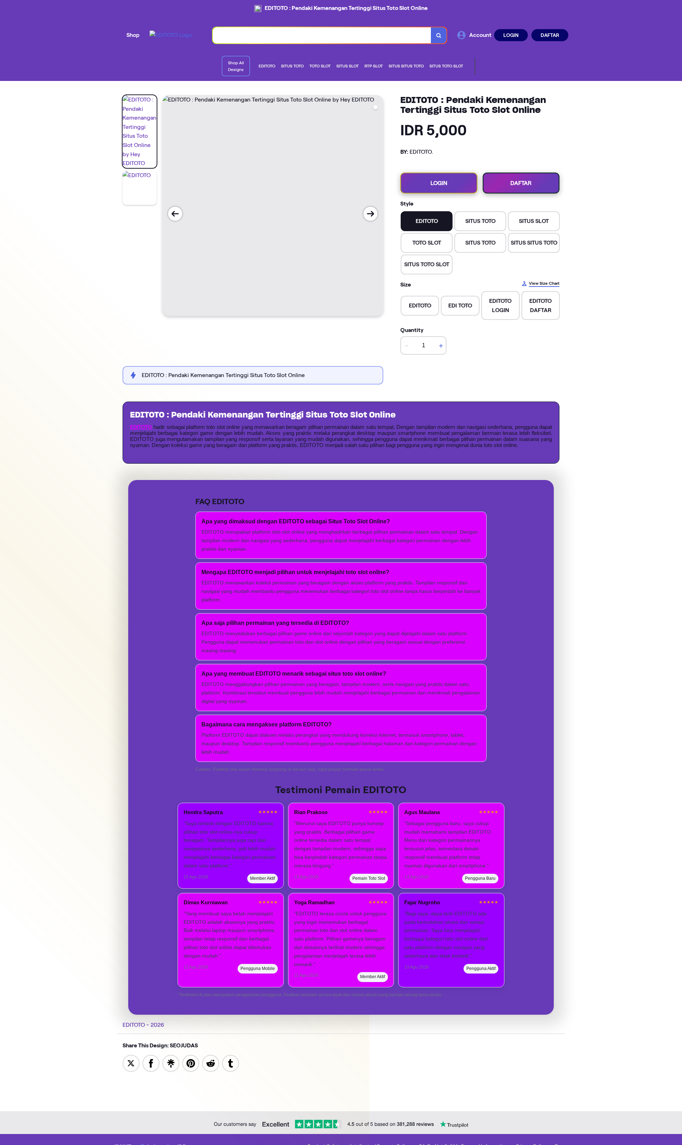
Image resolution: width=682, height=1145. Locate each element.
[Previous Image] (175, 214)
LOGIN (511, 35)
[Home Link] (171, 35)
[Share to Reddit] (210, 1063)
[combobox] (322, 35)
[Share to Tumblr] (230, 1063)
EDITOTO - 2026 (143, 1025)
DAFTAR (550, 35)
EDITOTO (141, 427)
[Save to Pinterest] (190, 1063)
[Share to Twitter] (131, 1063)
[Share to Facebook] (150, 1063)
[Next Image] (370, 214)
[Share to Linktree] (170, 1063)
